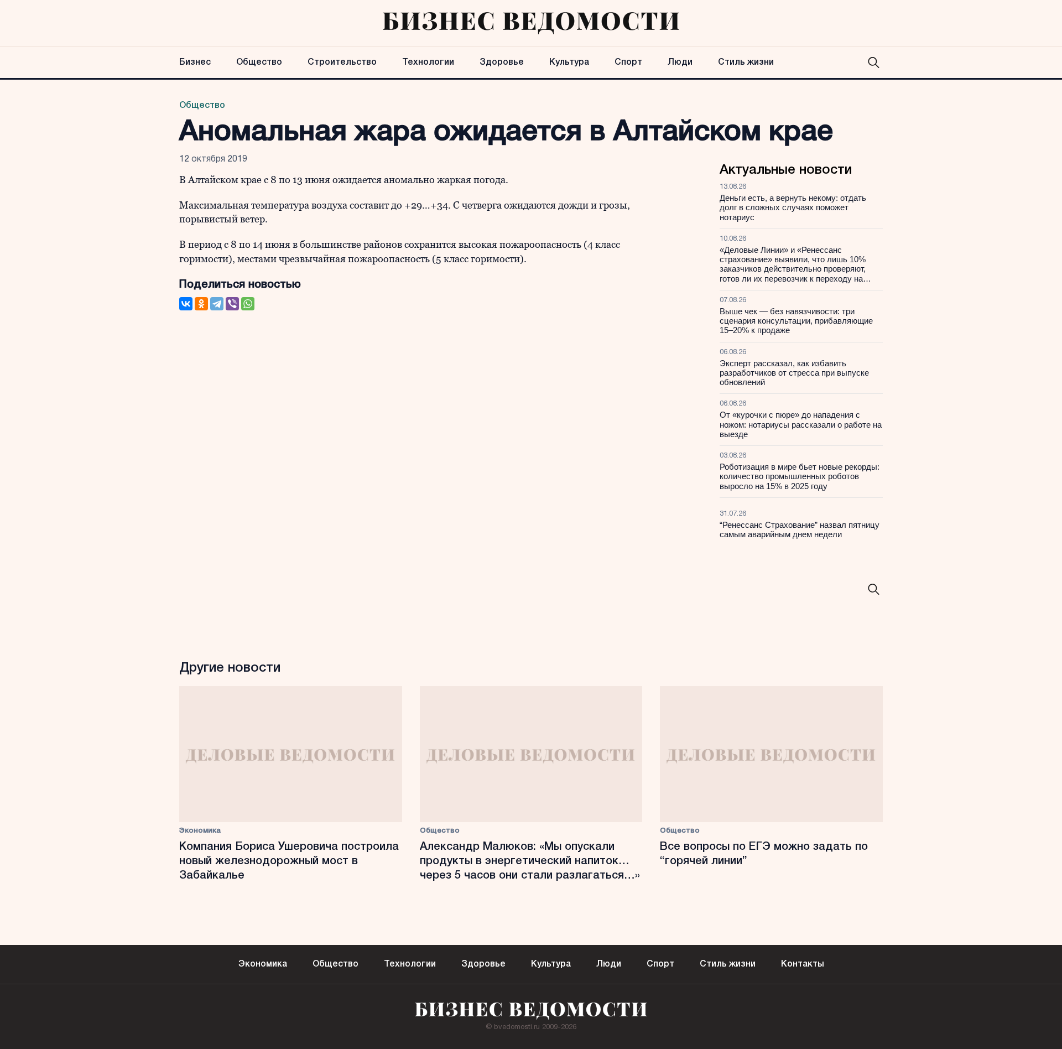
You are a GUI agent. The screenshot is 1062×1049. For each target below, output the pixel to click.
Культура (569, 62)
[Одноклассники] (201, 303)
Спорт (628, 62)
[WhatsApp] (247, 303)
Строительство (342, 62)
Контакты (802, 964)
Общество (259, 62)
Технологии (428, 62)
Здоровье (502, 62)
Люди (680, 62)
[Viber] (232, 303)
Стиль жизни (746, 62)
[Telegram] (216, 303)
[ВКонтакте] (185, 303)
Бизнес (195, 62)
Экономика (200, 831)
